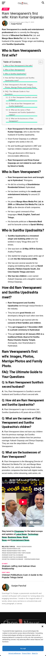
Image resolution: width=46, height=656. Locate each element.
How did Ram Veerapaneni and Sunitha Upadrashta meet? (19, 79)
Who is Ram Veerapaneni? (15, 70)
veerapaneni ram (32, 559)
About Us (35, 653)
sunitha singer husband (13, 559)
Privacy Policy (26, 653)
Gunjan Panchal (16, 24)
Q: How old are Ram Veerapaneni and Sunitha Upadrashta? (21, 105)
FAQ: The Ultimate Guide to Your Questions (17, 92)
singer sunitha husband (13, 555)
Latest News (21, 534)
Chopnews (19, 531)
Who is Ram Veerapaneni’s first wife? (19, 65)
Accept (23, 648)
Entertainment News (20, 540)
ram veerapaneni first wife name (17, 553)
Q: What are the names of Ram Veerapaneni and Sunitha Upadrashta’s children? (22, 112)
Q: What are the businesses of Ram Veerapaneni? (21, 120)
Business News (15, 537)
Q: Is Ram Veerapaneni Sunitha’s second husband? (23, 99)
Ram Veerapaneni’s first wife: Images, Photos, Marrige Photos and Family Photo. (21, 86)
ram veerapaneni (24, 546)
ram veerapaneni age (11, 548)
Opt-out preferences (14, 653)
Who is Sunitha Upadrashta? (15, 74)
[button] (42, 626)
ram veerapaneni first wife (14, 551)
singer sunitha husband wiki (15, 557)
